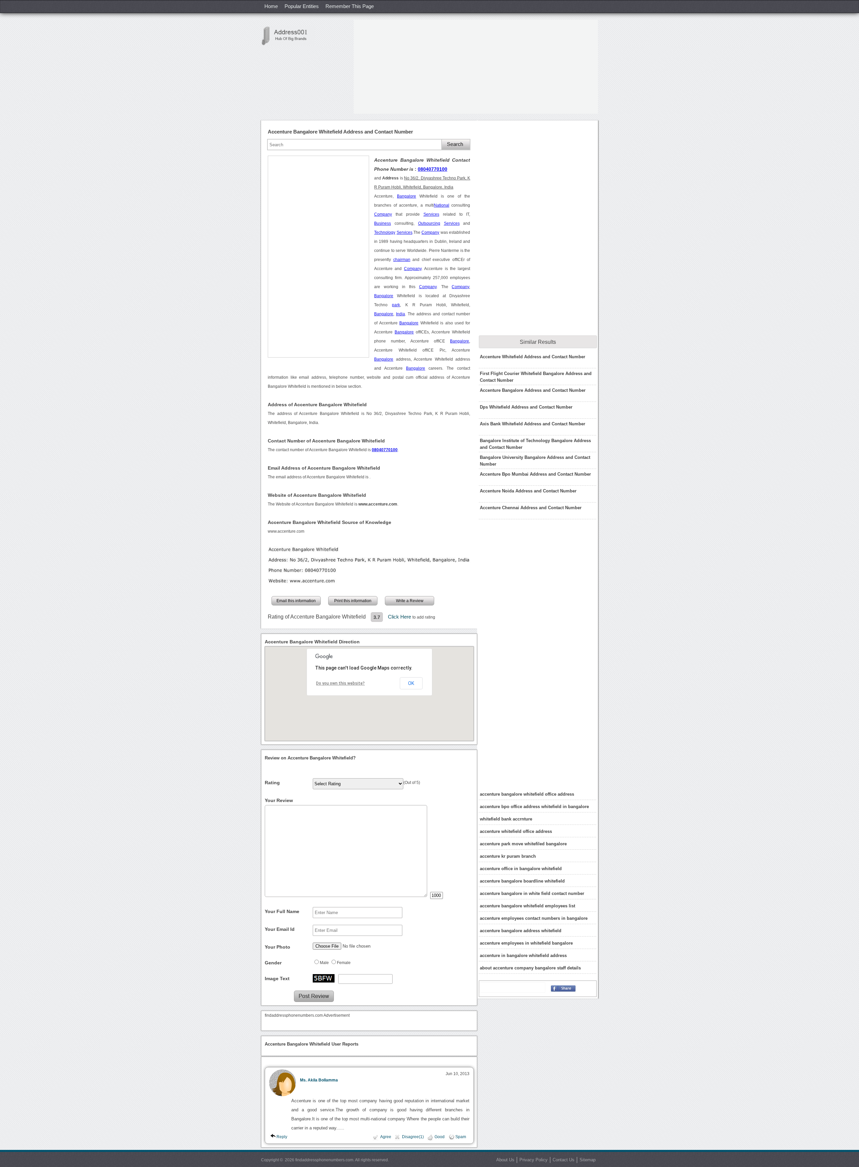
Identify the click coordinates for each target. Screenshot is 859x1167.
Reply (281, 1137)
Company (383, 214)
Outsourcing (429, 223)
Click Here (400, 617)
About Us (505, 1159)
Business (382, 223)
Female (344, 963)
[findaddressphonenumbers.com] (288, 36)
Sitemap (587, 1159)
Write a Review (409, 600)
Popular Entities (302, 6)
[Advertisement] (476, 67)
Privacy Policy (533, 1159)
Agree (385, 1137)
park (396, 305)
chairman (401, 260)
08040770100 (432, 169)
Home (271, 6)
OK (411, 683)
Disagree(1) (413, 1137)
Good (440, 1137)
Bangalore (406, 196)
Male (324, 963)
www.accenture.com (286, 531)
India (400, 314)
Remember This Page (349, 6)
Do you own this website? (340, 683)
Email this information (296, 600)
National (441, 205)
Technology (384, 232)
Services (431, 214)
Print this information (352, 600)
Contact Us (563, 1159)
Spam (460, 1137)
